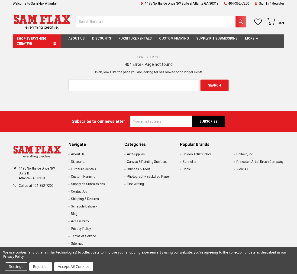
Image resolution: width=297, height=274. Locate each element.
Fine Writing (135, 184)
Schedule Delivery (84, 206)
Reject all (40, 266)
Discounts (101, 38)
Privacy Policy (81, 229)
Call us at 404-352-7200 (36, 185)
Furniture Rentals (135, 38)
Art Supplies (136, 154)
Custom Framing (174, 38)
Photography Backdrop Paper (148, 176)
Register (278, 3)
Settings (16, 266)
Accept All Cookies (74, 266)
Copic (187, 169)
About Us (76, 38)
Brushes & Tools (138, 169)
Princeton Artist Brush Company (260, 162)
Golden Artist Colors (197, 154)
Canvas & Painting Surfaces (147, 162)
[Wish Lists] (259, 21)
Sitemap (77, 243)
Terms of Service (83, 236)
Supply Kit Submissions (217, 38)
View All (242, 169)
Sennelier (190, 162)
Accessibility (80, 221)
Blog (74, 214)
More (249, 38)
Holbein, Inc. (245, 154)
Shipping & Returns (85, 199)
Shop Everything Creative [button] (31, 41)
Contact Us (79, 191)
